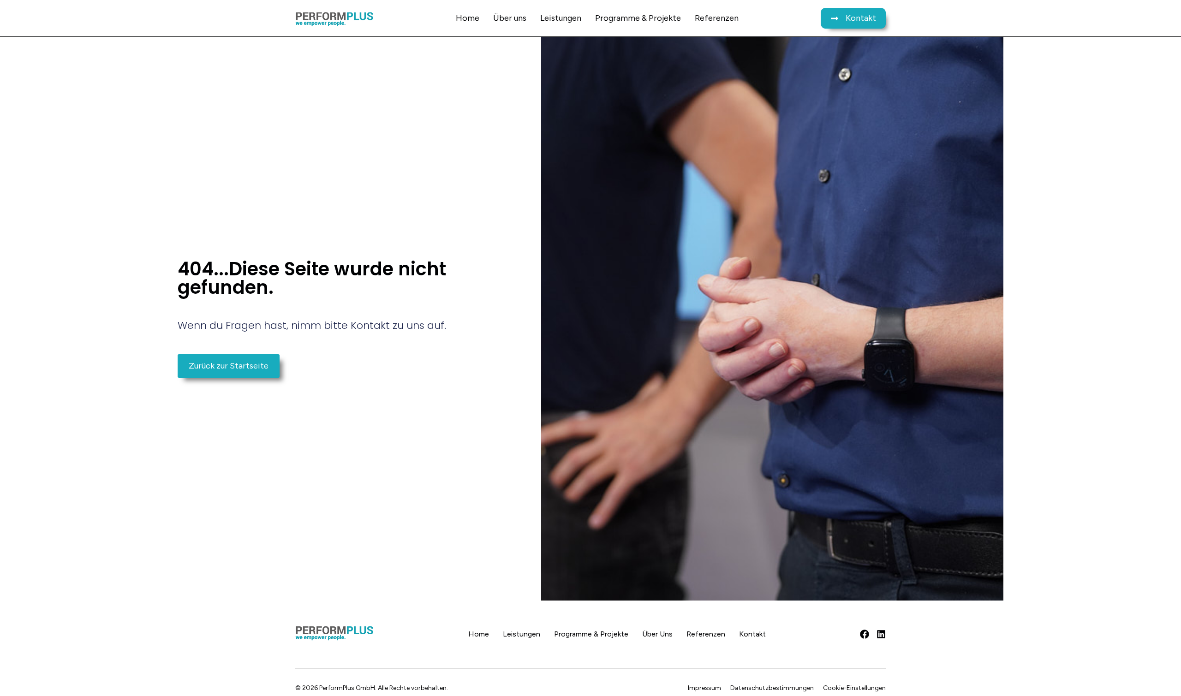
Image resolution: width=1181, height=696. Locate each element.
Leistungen (560, 18)
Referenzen (717, 18)
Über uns (509, 18)
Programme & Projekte (638, 18)
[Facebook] (864, 634)
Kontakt (752, 634)
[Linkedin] (881, 634)
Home (467, 18)
